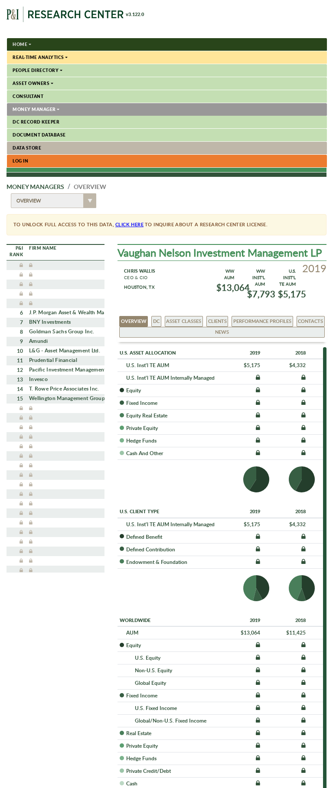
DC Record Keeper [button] (36, 122)
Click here (129, 224)
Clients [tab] (217, 321)
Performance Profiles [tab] (262, 321)
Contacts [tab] (310, 321)
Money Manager (34, 109)
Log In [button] (20, 161)
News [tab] (222, 332)
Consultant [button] (28, 96)
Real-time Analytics (38, 57)
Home (20, 44)
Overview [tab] (134, 321)
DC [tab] (156, 321)
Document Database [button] (39, 135)
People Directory (36, 70)
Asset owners (31, 83)
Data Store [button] (27, 148)
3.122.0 (135, 14)
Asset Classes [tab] (183, 321)
